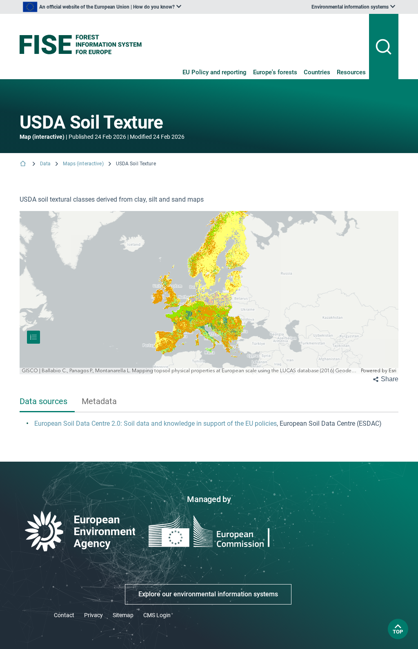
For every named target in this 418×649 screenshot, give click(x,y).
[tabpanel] (209, 424)
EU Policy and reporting (214, 72)
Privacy (93, 615)
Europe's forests (275, 72)
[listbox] (102, 7)
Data (45, 164)
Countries (317, 72)
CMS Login (157, 615)
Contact (64, 615)
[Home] (24, 164)
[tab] (47, 402)
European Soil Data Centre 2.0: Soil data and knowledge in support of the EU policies (155, 423)
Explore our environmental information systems (208, 594)
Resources (351, 72)
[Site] (81, 44)
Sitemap (123, 615)
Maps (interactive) (83, 164)
